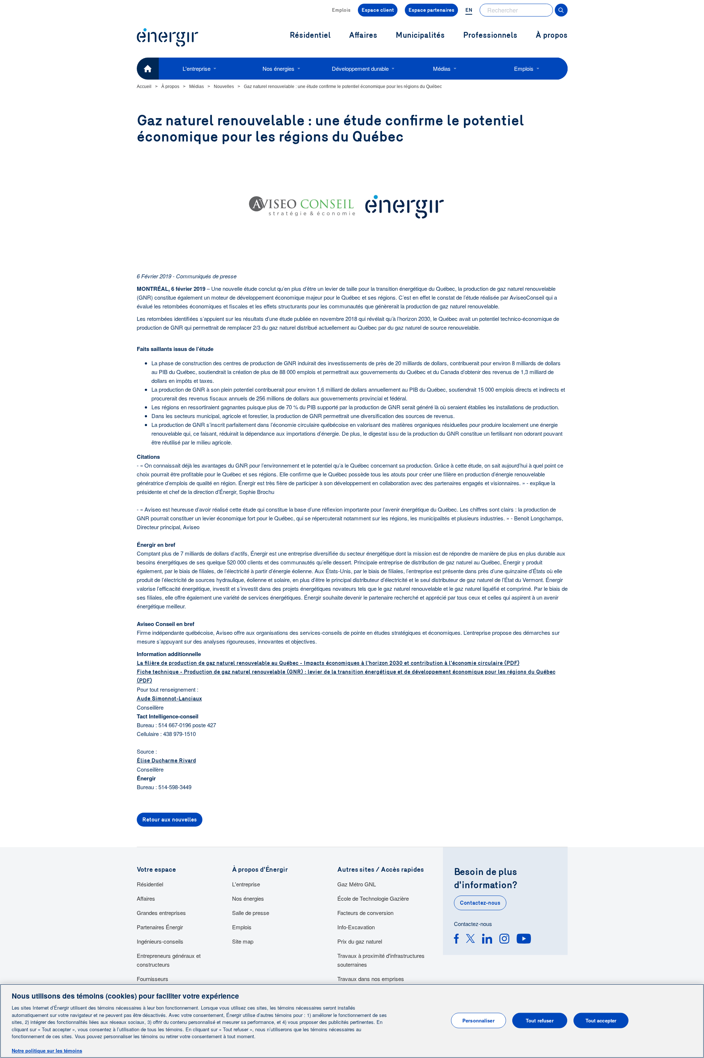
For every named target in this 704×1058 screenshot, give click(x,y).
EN (468, 10)
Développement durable (360, 68)
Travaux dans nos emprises (370, 978)
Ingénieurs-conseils (160, 941)
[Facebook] (456, 940)
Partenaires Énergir (160, 927)
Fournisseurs (152, 978)
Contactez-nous (480, 903)
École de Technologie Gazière (373, 898)
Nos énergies (278, 68)
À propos (552, 35)
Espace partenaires (431, 10)
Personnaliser (478, 1020)
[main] (352, 1021)
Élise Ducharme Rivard (166, 760)
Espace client (378, 10)
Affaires (146, 898)
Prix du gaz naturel (359, 941)
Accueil (144, 86)
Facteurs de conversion (365, 912)
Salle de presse (250, 912)
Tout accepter (601, 1020)
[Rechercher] (561, 10)
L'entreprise (196, 68)
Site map (242, 941)
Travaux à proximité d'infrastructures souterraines (381, 960)
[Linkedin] (487, 940)
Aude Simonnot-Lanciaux (169, 698)
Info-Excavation (356, 927)
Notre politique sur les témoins (47, 1050)
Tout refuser (540, 1020)
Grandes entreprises (161, 912)
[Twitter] (470, 939)
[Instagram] (504, 940)
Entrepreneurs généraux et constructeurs (169, 960)
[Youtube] (524, 940)
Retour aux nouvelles (169, 819)
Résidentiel (150, 884)
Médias (442, 68)
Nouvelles (224, 86)
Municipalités (420, 35)
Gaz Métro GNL (356, 884)
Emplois (341, 10)
